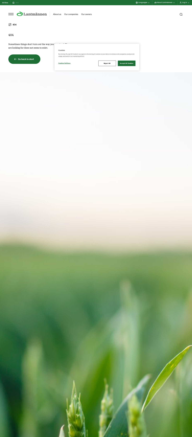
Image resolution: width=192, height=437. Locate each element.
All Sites (5, 2)
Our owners (86, 14)
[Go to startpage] (32, 13)
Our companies (71, 14)
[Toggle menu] (11, 14)
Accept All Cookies (126, 63)
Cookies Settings (64, 63)
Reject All (107, 63)
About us (57, 14)
